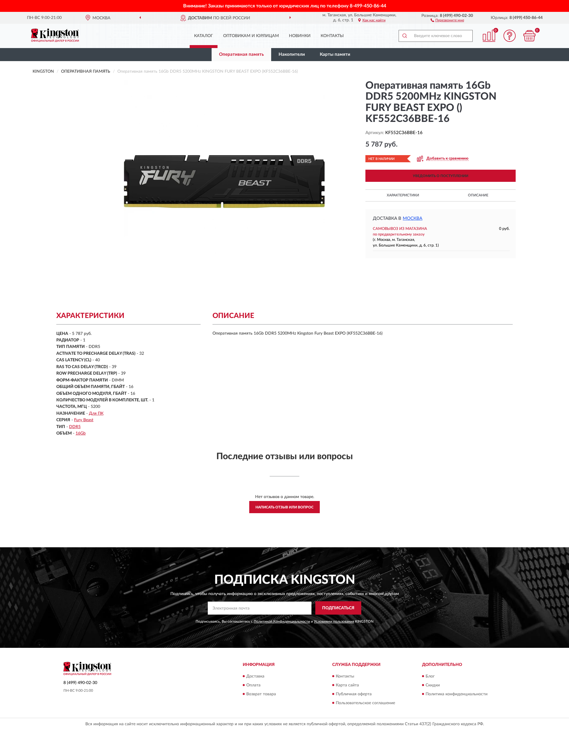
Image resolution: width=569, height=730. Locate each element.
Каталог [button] (203, 36)
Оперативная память (241, 54)
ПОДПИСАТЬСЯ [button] (338, 608)
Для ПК (96, 413)
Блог (430, 676)
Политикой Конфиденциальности (282, 621)
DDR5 (75, 427)
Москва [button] (412, 218)
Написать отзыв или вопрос (284, 507)
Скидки (433, 685)
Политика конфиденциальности (457, 694)
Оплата (253, 685)
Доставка (255, 676)
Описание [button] (478, 195)
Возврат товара (261, 694)
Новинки (300, 36)
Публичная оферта (354, 694)
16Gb (81, 433)
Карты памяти (335, 54)
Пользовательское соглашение (365, 703)
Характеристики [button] (403, 195)
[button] (447, 20)
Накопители (292, 54)
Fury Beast (83, 420)
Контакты (332, 36)
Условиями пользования (334, 621)
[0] (529, 36)
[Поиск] (404, 36)
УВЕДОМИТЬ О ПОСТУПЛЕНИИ (440, 176)
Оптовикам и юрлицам (251, 36)
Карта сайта (347, 685)
